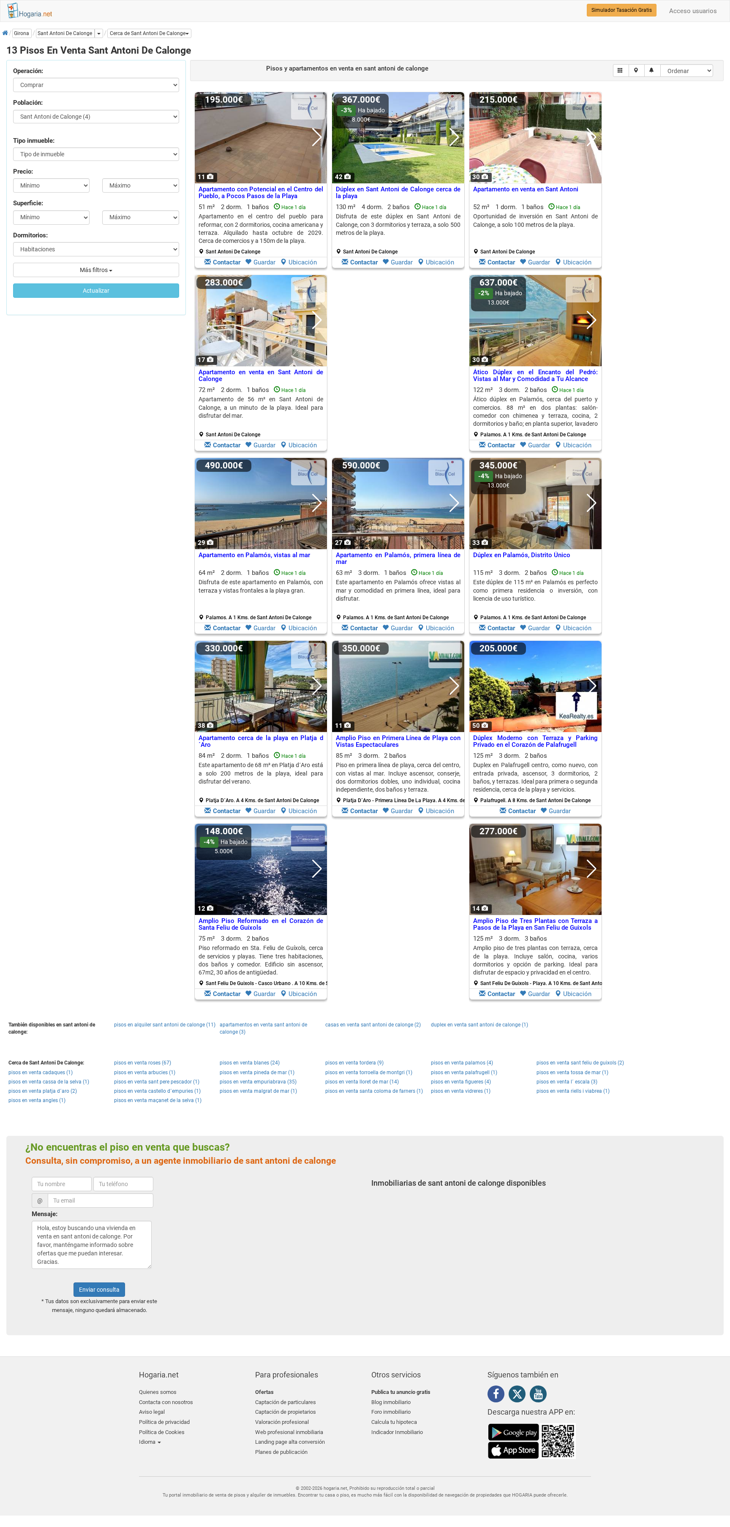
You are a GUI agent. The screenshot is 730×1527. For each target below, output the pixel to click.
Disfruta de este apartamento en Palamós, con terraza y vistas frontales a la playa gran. (261, 586)
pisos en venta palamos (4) (462, 1063)
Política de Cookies (162, 1432)
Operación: (28, 71)
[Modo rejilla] (621, 70)
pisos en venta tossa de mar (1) (572, 1072)
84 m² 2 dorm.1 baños (261, 777)
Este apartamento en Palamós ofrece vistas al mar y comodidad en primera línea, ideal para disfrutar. (398, 590)
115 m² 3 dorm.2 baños (535, 595)
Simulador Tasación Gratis (621, 10)
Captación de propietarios (285, 1412)
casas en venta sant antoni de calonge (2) (373, 1025)
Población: (28, 102)
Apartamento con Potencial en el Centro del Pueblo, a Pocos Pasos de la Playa (261, 192)
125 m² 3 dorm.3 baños (538, 960)
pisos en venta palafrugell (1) (464, 1072)
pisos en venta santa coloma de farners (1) (374, 1091)
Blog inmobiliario (391, 1402)
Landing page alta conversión (290, 1442)
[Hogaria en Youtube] (540, 1395)
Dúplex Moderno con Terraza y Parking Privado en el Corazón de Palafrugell (535, 741)
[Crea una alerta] (652, 70)
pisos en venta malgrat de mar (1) (258, 1091)
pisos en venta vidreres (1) (460, 1091)
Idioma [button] (148, 1442)
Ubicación (303, 262)
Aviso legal (152, 1412)
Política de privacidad (164, 1422)
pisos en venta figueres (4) (461, 1082)
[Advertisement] (398, 365)
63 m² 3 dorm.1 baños (398, 595)
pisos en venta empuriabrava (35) (258, 1082)
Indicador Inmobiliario (397, 1432)
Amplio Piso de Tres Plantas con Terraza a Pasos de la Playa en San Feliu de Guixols (535, 924)
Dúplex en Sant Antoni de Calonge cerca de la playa (398, 192)
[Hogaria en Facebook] (498, 1395)
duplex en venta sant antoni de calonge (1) (479, 1025)
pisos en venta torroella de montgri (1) (368, 1072)
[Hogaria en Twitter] (519, 1396)
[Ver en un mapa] (637, 70)
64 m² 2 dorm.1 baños (261, 595)
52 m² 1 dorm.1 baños (535, 229)
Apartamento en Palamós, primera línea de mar (398, 558)
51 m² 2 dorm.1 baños (261, 229)
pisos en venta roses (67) (142, 1063)
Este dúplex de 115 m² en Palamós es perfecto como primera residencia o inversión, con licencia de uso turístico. (535, 590)
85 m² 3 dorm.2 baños (401, 777)
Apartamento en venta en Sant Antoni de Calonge (261, 375)
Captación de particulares (285, 1402)
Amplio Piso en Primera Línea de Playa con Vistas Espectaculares (398, 741)
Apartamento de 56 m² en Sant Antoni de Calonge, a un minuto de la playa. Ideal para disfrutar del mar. (261, 407)
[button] (149, 33)
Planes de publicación (281, 1452)
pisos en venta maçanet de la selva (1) (158, 1100)
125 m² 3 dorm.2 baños (535, 777)
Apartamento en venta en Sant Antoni (525, 189)
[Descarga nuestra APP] (532, 1440)
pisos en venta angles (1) (36, 1100)
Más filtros (94, 270)
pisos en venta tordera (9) (354, 1063)
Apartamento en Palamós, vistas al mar (254, 555)
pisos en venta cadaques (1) (40, 1072)
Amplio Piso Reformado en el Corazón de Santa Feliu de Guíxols (261, 924)
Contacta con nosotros (166, 1402)
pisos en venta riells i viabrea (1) (573, 1091)
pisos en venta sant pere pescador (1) (156, 1082)
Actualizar (96, 290)
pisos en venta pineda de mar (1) (257, 1072)
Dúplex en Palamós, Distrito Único (521, 555)
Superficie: (28, 203)
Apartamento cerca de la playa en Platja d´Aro (261, 741)
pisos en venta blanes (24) (250, 1063)
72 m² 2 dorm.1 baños (261, 412)
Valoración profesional (282, 1422)
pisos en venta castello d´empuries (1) (157, 1091)
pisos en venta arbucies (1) (144, 1072)
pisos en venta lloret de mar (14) (362, 1082)
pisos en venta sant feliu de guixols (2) (580, 1063)
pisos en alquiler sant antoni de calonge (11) (164, 1025)
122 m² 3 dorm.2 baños (535, 412)
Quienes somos (158, 1392)
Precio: (23, 171)
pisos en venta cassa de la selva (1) (48, 1082)
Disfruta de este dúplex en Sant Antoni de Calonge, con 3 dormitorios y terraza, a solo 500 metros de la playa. (398, 224)
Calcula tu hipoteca (394, 1422)
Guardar (264, 262)
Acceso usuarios (693, 11)
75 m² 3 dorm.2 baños (264, 960)
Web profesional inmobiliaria (289, 1432)
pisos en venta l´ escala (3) (567, 1082)
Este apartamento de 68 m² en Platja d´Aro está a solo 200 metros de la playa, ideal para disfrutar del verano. (261, 773)
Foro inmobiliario (391, 1412)
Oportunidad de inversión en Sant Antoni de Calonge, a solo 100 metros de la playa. (535, 220)
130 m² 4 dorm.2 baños (398, 229)
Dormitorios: (30, 235)
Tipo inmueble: (33, 140)
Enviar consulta (99, 1289)
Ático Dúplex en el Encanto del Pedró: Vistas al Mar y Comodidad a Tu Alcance (535, 375)
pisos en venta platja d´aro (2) (42, 1091)
